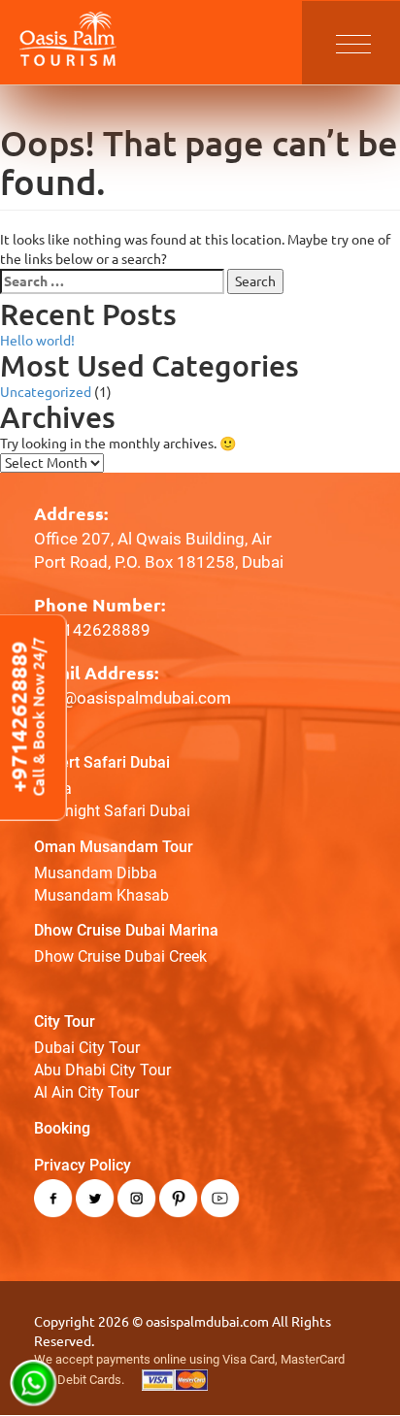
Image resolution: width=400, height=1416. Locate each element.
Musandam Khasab (101, 895)
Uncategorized (45, 392)
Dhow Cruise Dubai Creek (120, 956)
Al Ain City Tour (86, 1092)
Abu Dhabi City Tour (102, 1070)
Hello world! (37, 340)
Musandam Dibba (95, 873)
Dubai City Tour (87, 1047)
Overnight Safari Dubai (112, 811)
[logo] (68, 38)
